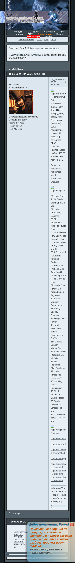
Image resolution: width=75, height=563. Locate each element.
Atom (53, 39)
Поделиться (56, 80)
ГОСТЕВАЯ (33, 31)
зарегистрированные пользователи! (46, 551)
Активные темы (26, 39)
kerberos (14, 84)
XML (39, 39)
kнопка (19, 34)
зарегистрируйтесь (50, 48)
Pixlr (62, 31)
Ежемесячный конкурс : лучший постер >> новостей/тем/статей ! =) (21, 539)
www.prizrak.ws (20, 55)
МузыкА (36, 55)
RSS (46, 39)
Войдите (31, 48)
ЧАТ (30, 34)
